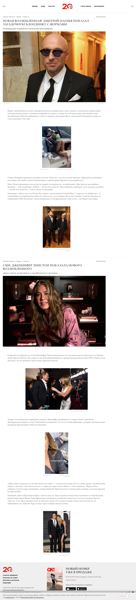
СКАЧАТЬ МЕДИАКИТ (10, 575)
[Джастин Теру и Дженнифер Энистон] (56, 532)
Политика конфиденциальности (13, 590)
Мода (43, 6)
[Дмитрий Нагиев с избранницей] (56, 147)
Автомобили (99, 6)
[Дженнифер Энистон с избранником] (56, 453)
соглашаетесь (9, 597)
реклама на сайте (10, 578)
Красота (51, 6)
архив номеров (71, 580)
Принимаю (123, 596)
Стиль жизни (86, 6)
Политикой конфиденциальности (32, 597)
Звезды (35, 6)
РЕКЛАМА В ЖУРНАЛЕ (11, 580)
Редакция (7, 583)
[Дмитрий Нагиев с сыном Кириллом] (56, 227)
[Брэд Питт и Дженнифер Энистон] (57, 389)
